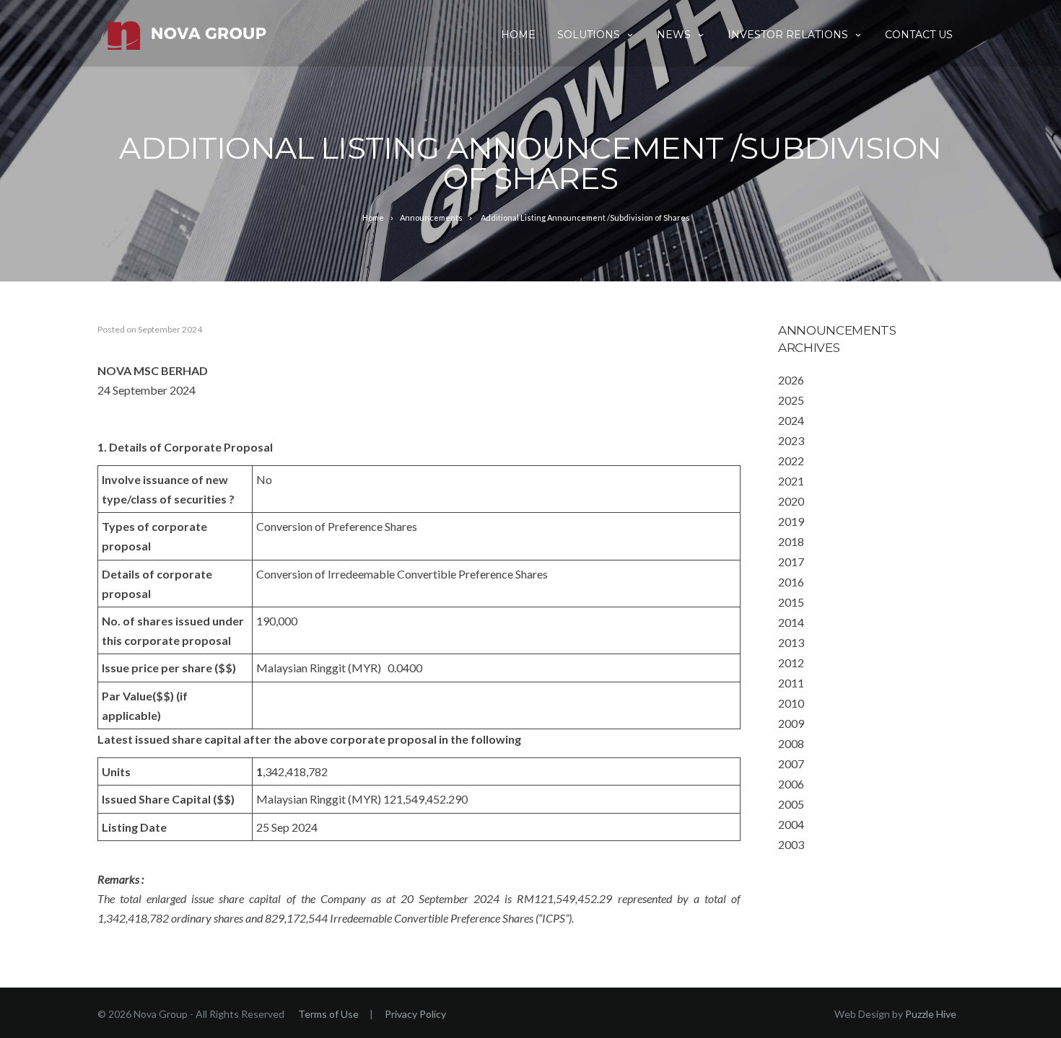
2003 (791, 844)
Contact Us (919, 34)
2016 (791, 582)
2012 (791, 662)
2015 (791, 602)
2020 (791, 501)
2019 (791, 521)
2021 (791, 481)
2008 (791, 743)
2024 (791, 420)
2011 (791, 683)
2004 (791, 824)
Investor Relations (788, 34)
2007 (791, 763)
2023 (791, 440)
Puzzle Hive (930, 1014)
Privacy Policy (415, 1014)
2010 (791, 703)
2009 (791, 723)
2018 (791, 541)
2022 (791, 460)
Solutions (588, 34)
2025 (791, 400)
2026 (791, 380)
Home (518, 34)
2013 (791, 642)
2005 (791, 804)
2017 (791, 561)
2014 (791, 622)
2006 (791, 784)
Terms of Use (328, 1014)
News (674, 34)
